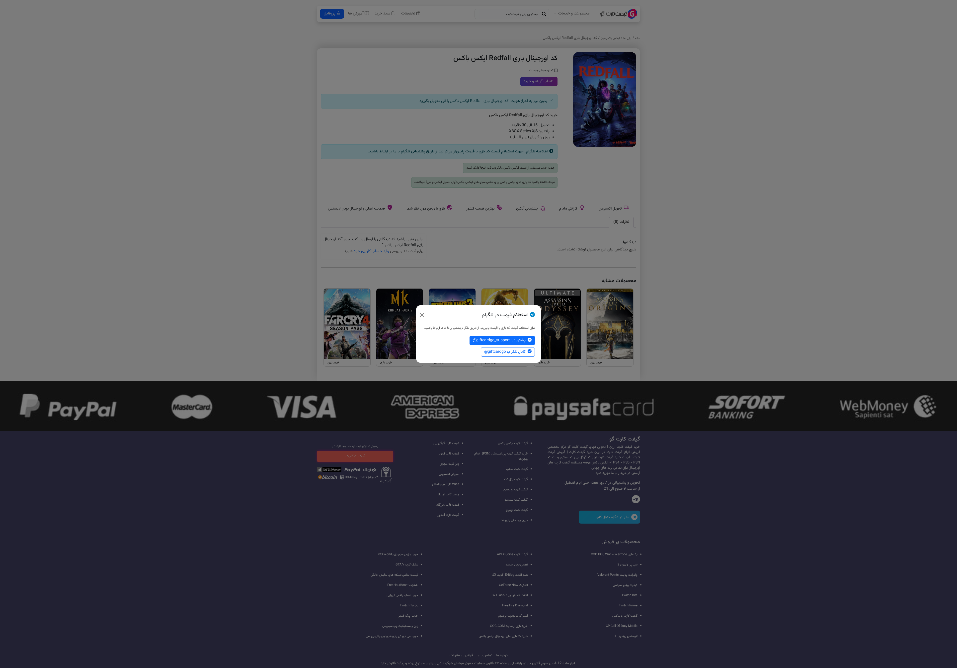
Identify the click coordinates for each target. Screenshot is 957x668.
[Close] (422, 315)
